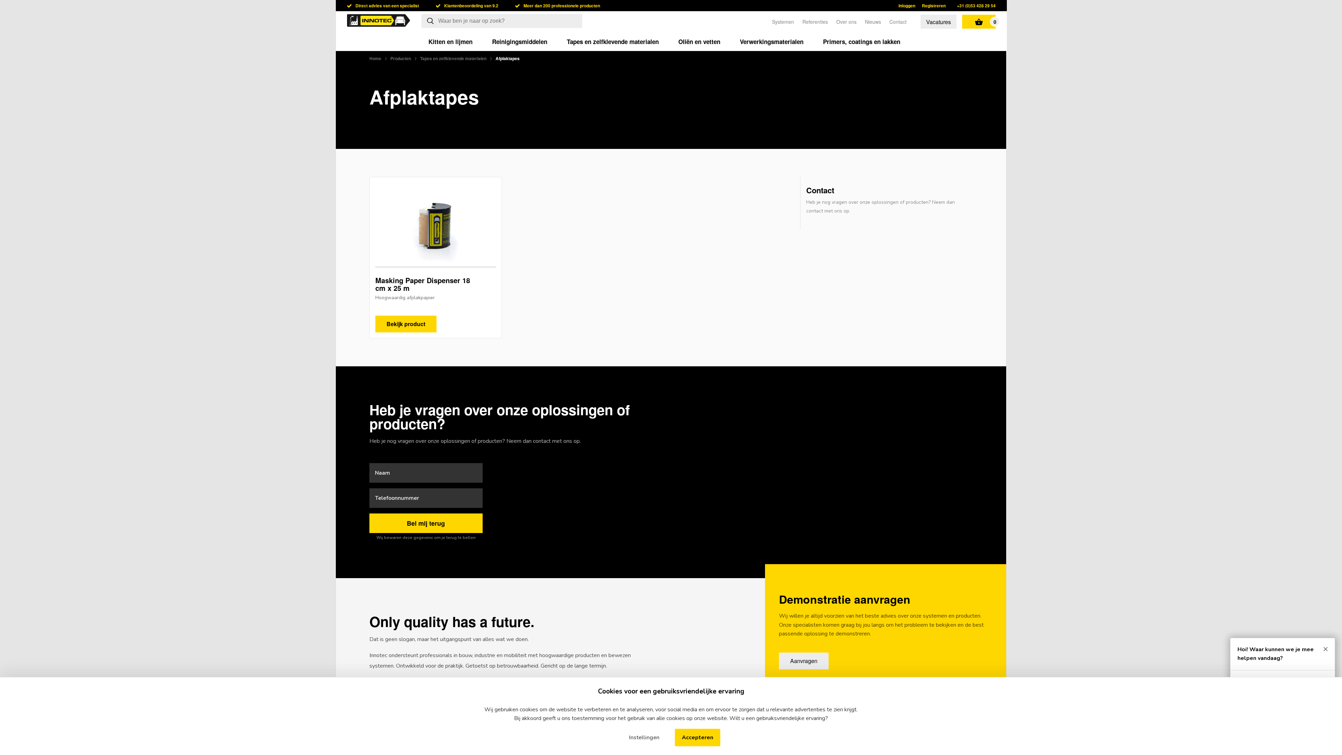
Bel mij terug (426, 523)
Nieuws (873, 21)
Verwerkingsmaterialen (771, 41)
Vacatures (938, 22)
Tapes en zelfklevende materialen (613, 41)
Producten (400, 58)
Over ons (846, 21)
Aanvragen (803, 661)
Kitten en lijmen (450, 41)
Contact (898, 21)
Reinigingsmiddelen (519, 41)
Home (375, 58)
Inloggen (907, 5)
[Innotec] (378, 21)
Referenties (815, 21)
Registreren (934, 5)
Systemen (783, 21)
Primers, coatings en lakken (861, 41)
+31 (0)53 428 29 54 (976, 5)
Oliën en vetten (699, 41)
